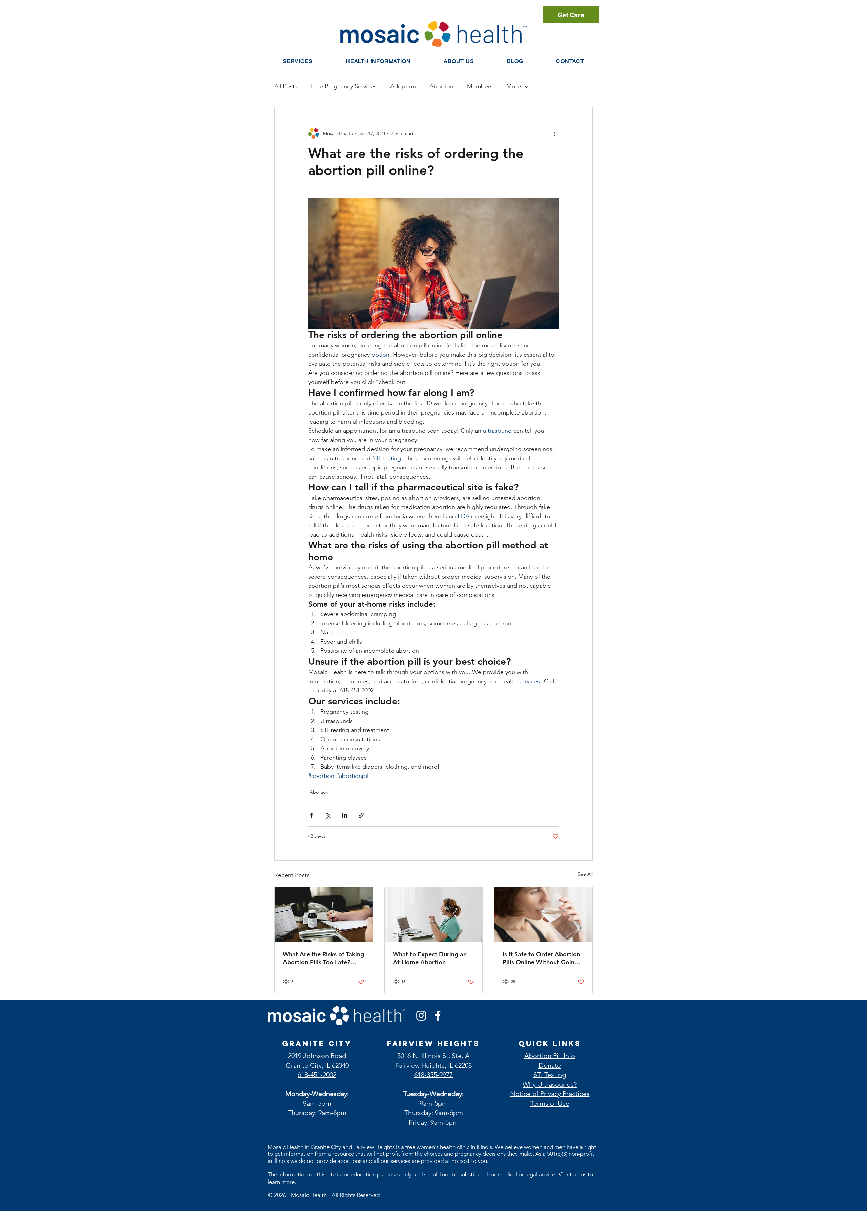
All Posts (285, 86)
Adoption (403, 86)
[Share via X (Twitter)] (328, 815)
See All (585, 874)
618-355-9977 (433, 1075)
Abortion (441, 86)
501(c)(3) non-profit (570, 1153)
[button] (378, 61)
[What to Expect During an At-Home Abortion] (434, 914)
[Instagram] (421, 1015)
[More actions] (555, 133)
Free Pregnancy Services (344, 86)
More (513, 86)
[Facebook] (437, 1015)
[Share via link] (361, 815)
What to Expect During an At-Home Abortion (430, 958)
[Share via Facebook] (311, 815)
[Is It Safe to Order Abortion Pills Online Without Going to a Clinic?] (543, 914)
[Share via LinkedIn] (344, 815)
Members (480, 86)
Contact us (573, 1174)
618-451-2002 (317, 1075)
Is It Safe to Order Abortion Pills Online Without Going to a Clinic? (541, 958)
